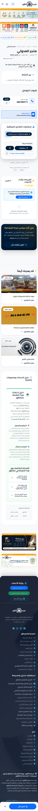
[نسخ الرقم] (6, 103)
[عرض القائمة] (2, 4)
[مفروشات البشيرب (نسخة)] (19, 542)
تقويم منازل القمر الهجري (24, 666)
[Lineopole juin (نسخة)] (19, 28)
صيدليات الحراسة (27, 638)
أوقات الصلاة (28, 659)
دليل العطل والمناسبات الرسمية (20, 683)
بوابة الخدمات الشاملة (25, 715)
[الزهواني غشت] (19, 14)
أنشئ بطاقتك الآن (18, 244)
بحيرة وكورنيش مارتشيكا (24, 694)
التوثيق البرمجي (28, 764)
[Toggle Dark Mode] (7, 4)
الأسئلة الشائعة (28, 750)
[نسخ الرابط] (7, 153)
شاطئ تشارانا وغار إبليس (25, 697)
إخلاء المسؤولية (27, 746)
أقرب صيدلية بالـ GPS (26, 641)
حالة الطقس (29, 662)
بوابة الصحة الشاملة (26, 652)
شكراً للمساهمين (27, 760)
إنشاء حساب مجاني (18, 593)
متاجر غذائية (21, 46)
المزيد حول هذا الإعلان (6, 9)
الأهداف (30, 739)
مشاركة (22, 148)
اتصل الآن (21, 806)
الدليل (28, 46)
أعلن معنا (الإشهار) (27, 753)
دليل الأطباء (29, 648)
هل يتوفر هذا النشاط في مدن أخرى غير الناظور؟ (21, 487)
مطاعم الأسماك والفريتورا (24, 718)
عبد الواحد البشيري (12, 800)
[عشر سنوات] (19, 561)
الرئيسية (34, 46)
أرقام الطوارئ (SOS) (26, 645)
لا (14, 170)
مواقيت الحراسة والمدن (25, 669)
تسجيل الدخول (23, 197)
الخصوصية (29, 743)
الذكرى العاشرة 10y (26, 757)
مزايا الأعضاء (18, 598)
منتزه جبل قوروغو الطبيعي (23, 690)
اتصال (6, 99)
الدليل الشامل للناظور (24, 680)
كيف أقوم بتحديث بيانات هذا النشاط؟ (20, 495)
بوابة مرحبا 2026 (27, 725)
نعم (21, 170)
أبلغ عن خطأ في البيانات (18, 162)
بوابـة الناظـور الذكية (25, 711)
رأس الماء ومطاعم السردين (24, 701)
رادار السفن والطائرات (25, 655)
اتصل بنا (30, 736)
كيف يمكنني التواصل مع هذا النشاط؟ (22, 478)
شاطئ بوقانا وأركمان (26, 704)
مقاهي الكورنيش (27, 722)
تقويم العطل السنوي (25, 687)
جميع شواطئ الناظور (26, 708)
